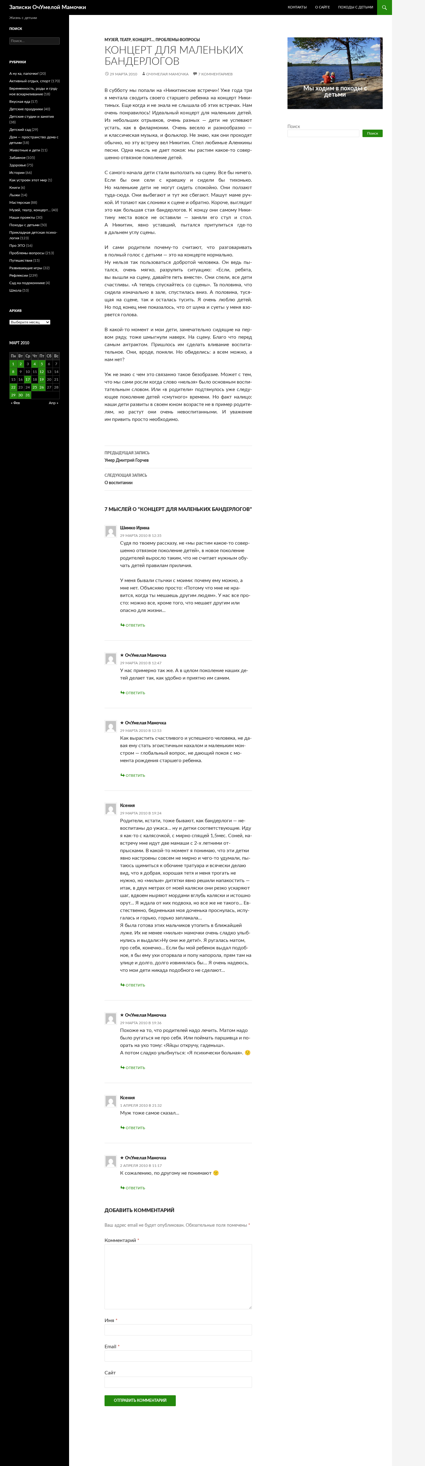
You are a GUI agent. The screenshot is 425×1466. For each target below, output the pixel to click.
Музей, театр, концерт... (129, 40)
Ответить (135, 625)
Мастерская (19, 202)
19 (42, 379)
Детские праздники (26, 109)
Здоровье (17, 165)
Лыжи (14, 195)
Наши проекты (22, 217)
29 (13, 395)
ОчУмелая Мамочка (167, 74)
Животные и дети (24, 150)
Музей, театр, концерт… (30, 210)
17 (28, 379)
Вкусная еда (19, 101)
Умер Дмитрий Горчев (127, 457)
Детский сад (20, 129)
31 (28, 395)
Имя (111, 1320)
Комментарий (122, 1240)
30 (20, 395)
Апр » (53, 403)
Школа (15, 290)
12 (42, 372)
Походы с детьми (355, 7)
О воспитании (126, 479)
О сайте (322, 7)
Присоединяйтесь (348, 112)
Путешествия (20, 260)
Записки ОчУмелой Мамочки (47, 7)
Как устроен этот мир (28, 180)
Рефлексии (18, 275)
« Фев (15, 403)
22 (13, 387)
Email (112, 1346)
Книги (14, 187)
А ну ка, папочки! (24, 73)
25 (35, 387)
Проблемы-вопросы (178, 40)
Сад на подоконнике (27, 283)
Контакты (297, 7)
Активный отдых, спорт (29, 81)
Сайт (110, 1372)
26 (42, 387)
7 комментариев (215, 74)
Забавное (17, 158)
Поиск (293, 127)
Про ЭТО (17, 245)
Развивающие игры (25, 268)
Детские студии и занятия (31, 116)
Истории (17, 172)
